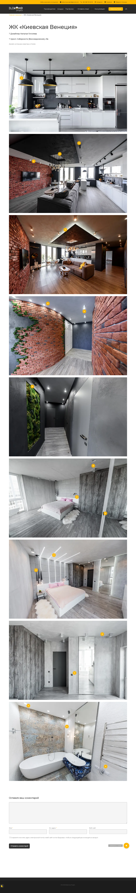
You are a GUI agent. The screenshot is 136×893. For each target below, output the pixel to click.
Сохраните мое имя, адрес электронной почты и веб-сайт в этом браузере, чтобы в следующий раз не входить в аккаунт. (54, 838)
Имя (11, 828)
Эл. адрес (53, 828)
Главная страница (15, 15)
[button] (126, 845)
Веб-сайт (92, 828)
